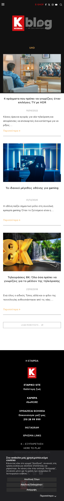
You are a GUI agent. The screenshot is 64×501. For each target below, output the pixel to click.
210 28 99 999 (32, 419)
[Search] (60, 4)
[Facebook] (45, 4)
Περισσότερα (46, 496)
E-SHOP (39, 5)
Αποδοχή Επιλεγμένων (31, 485)
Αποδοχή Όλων (32, 479)
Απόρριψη (32, 490)
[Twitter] (49, 4)
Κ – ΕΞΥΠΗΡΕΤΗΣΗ (32, 444)
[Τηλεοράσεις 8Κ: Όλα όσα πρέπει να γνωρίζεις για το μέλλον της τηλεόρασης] (32, 252)
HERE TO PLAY (32, 448)
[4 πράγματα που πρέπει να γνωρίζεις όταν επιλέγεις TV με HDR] (32, 73)
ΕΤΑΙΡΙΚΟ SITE (32, 385)
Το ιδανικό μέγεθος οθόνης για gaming (32, 188)
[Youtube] (56, 4)
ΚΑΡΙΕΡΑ (32, 398)
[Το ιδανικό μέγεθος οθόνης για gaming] (32, 162)
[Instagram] (53, 4)
